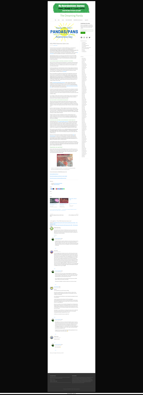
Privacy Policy (74, 393)
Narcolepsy (64, 71)
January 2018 (84, 112)
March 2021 (83, 73)
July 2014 (83, 155)
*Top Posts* (84, 42)
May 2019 (83, 96)
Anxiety (66, 209)
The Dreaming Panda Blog (58, 183)
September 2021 (84, 67)
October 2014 (84, 152)
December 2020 (84, 76)
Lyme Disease (84, 46)
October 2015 (84, 140)
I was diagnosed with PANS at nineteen (58, 82)
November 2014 (84, 151)
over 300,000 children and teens (63, 121)
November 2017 (84, 114)
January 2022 (84, 63)
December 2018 (84, 101)
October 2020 (84, 78)
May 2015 (83, 145)
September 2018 (84, 104)
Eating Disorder (52, 210)
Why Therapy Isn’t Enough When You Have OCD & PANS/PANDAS (63, 204)
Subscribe (82, 32)
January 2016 (84, 137)
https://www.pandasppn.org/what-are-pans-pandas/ (58, 176)
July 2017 (83, 118)
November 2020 (84, 77)
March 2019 (83, 98)
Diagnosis (75, 209)
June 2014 (83, 156)
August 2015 (84, 142)
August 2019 (84, 93)
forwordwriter (56, 286)
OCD (61, 210)
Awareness (68, 209)
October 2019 (84, 91)
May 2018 (83, 108)
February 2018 (84, 111)
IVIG (73, 134)
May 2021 (83, 71)
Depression (71, 209)
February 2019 (84, 99)
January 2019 (84, 100)
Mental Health (59, 210)
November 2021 (84, 65)
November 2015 (84, 139)
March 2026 (83, 58)
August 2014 (84, 154)
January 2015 (84, 149)
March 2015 (83, 147)
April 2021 (83, 72)
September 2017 (84, 116)
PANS (65, 210)
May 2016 (83, 133)
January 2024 (84, 59)
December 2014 (84, 150)
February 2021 (84, 74)
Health (55, 210)
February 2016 (84, 136)
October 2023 (84, 60)
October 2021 (84, 66)
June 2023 (83, 62)
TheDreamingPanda (58, 238)
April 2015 (83, 146)
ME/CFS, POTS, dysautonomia (86, 47)
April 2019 (83, 97)
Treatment (59, 209)
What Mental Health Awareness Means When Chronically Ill (53, 204)
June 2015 (83, 144)
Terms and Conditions (69, 393)
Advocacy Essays (55, 209)
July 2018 (83, 106)
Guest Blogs (84, 44)
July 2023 (83, 61)
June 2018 (83, 107)
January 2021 (84, 75)
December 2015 (84, 138)
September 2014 (84, 153)
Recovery (83, 49)
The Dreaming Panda (71, 15)
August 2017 (84, 117)
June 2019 (83, 95)
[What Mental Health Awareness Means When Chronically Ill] (54, 200)
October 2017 (84, 115)
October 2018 (84, 103)
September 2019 (84, 92)
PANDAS (63, 210)
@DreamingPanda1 (57, 184)
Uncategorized (84, 51)
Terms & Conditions (53, 381)
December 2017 (84, 113)
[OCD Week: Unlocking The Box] (73, 200)
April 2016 (83, 134)
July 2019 (83, 94)
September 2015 (84, 141)
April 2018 (83, 109)
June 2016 (83, 132)
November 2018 (84, 102)
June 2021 (83, 70)
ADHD (64, 209)
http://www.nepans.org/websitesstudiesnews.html (58, 178)
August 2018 (84, 105)
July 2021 (83, 69)
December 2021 (84, 64)
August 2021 (84, 68)
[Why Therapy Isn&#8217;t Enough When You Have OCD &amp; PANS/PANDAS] (64, 200)
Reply (54, 236)
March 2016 (83, 135)
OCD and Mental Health (85, 48)
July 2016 (83, 131)
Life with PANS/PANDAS (85, 45)
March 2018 (83, 110)
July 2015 (83, 143)
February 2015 (84, 148)
